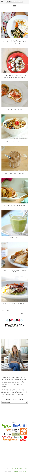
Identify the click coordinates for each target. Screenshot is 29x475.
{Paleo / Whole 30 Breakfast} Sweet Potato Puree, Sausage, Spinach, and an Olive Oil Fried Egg (14, 41)
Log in (20, 472)
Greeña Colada (14, 238)
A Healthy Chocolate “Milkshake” (14, 173)
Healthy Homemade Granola (14, 141)
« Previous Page (6, 310)
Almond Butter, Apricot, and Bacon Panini (14, 270)
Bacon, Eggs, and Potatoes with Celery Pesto (14, 304)
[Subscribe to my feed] (21, 322)
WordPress (15, 472)
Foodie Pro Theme (16, 471)
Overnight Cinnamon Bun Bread (14, 206)
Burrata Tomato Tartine (14, 109)
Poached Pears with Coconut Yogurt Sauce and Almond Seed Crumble (14, 76)
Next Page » (24, 313)
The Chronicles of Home (17, 468)
